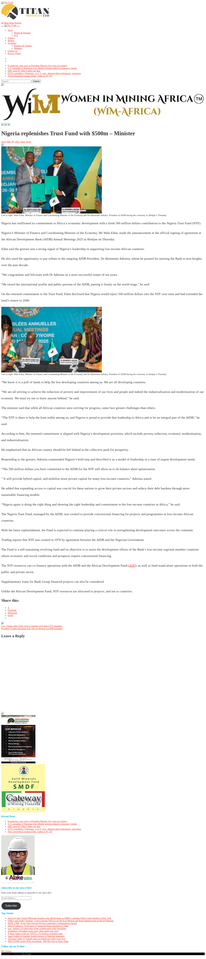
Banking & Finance (23, 46)
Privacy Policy (14, 53)
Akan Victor (25, 142)
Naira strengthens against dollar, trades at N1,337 (30, 76)
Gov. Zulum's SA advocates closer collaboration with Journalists (37, 928)
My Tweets (6, 951)
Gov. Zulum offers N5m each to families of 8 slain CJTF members (31, 626)
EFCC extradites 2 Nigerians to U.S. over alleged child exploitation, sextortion (44, 73)
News (10, 30)
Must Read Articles (11, 23)
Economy (12, 43)
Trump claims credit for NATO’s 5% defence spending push (35, 933)
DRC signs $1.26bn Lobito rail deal (24, 71)
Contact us (12, 51)
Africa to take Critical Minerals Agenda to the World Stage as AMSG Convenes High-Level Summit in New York (59, 918)
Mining (11, 40)
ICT (16, 35)
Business (18, 48)
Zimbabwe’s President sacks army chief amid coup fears (33, 931)
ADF (132, 565)
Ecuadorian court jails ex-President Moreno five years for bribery (37, 66)
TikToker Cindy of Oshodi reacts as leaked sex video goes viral (36, 939)
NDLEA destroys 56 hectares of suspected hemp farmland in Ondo (38, 926)
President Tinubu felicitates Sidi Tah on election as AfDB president (31, 628)
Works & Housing (22, 33)
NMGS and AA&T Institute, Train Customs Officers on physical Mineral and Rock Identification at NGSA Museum (61, 921)
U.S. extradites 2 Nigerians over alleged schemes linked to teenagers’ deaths (42, 68)
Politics (11, 38)
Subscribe (11, 905)
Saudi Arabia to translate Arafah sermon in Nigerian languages (36, 936)
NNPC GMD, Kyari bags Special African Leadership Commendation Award (42, 923)
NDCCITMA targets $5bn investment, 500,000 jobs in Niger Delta (38, 941)
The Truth (26, 954)
